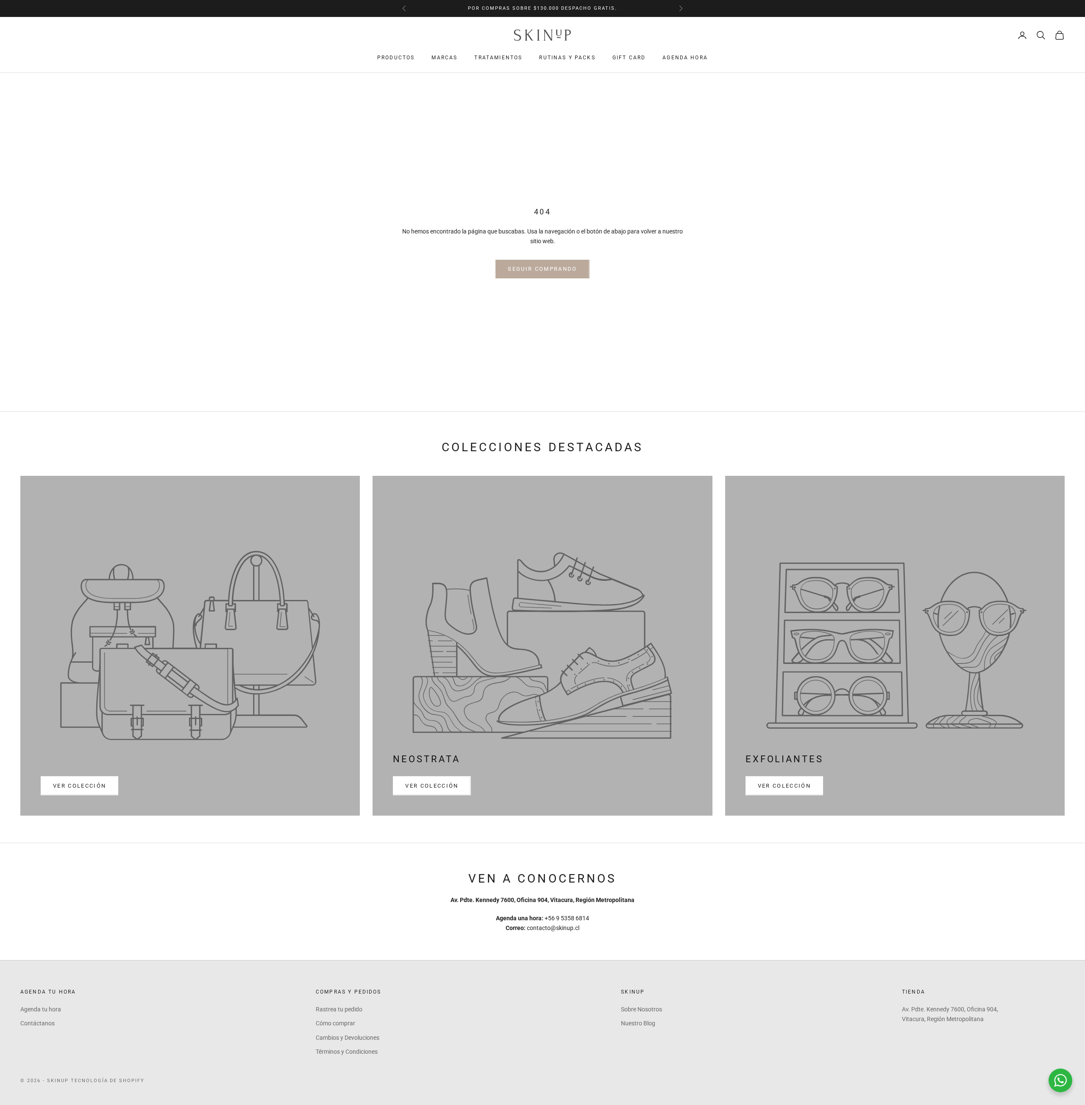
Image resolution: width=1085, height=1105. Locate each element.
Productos (396, 58)
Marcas (444, 58)
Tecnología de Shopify (108, 1080)
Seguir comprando (542, 269)
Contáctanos (37, 1023)
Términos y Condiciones (347, 1051)
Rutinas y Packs (567, 58)
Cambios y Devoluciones (347, 1037)
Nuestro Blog (638, 1023)
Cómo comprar (335, 1023)
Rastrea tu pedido (339, 1009)
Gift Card (628, 58)
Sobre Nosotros (641, 1009)
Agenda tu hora (40, 1009)
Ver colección (79, 786)
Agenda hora (685, 58)
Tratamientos (498, 58)
